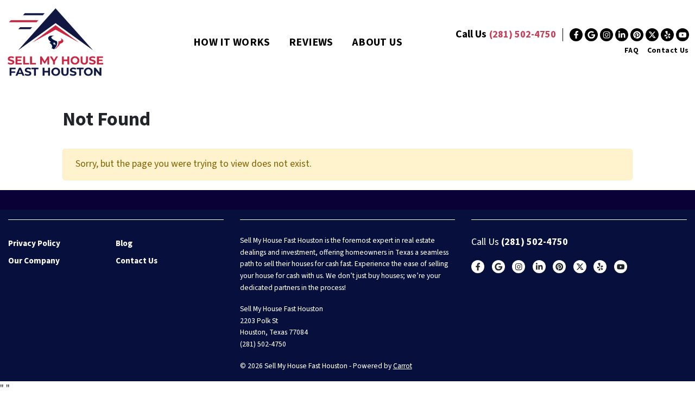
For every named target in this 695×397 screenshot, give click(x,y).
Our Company (34, 261)
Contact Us (668, 50)
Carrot (402, 366)
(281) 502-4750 (522, 34)
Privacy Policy (34, 243)
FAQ (631, 50)
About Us (377, 42)
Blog (124, 243)
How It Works (231, 42)
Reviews (311, 42)
